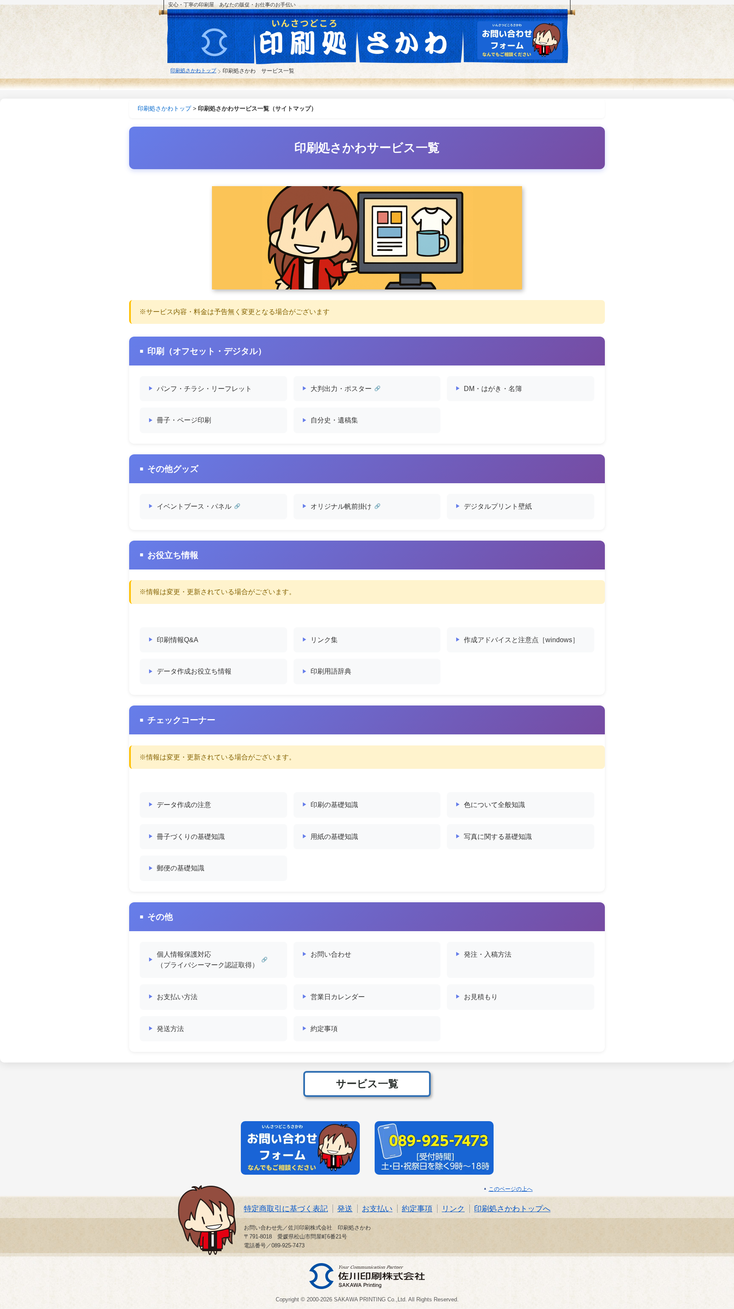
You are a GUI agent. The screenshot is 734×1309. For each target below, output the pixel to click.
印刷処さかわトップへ (512, 1208)
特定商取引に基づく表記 (286, 1208)
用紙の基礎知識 (334, 836)
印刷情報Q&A (177, 639)
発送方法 (170, 1028)
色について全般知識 (494, 804)
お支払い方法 (177, 996)
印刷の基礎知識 (334, 804)
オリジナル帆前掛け (341, 506)
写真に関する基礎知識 (498, 836)
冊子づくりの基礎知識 (191, 836)
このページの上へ (510, 1189)
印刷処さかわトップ (193, 70)
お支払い (377, 1208)
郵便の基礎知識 (180, 868)
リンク (453, 1208)
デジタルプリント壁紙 (498, 506)
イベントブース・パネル (194, 506)
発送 (345, 1208)
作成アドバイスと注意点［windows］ (521, 639)
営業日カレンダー (338, 996)
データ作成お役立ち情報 (194, 671)
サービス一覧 (367, 1083)
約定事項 (324, 1028)
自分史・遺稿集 (334, 420)
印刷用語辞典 (331, 671)
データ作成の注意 (184, 804)
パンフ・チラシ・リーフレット (204, 388)
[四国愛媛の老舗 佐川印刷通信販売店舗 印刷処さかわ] (308, 38)
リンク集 (324, 639)
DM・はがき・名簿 (493, 388)
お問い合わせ (331, 954)
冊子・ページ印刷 (184, 420)
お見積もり (481, 996)
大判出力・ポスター (341, 388)
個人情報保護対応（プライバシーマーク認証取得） (208, 960)
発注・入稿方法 (487, 954)
